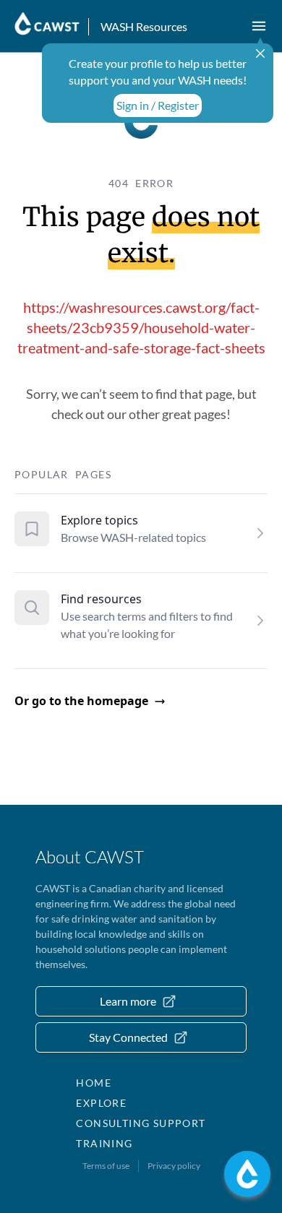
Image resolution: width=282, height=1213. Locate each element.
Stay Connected (128, 1037)
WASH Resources (144, 26)
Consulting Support (140, 1123)
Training (104, 1143)
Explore (101, 1103)
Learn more (128, 1001)
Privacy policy (174, 1165)
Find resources (101, 599)
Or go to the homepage (81, 701)
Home (93, 1082)
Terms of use (105, 1165)
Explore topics (99, 520)
